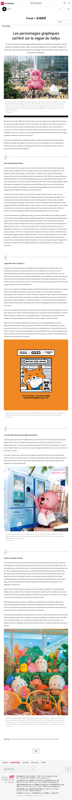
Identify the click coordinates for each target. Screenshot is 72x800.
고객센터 (43, 763)
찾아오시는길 (34, 763)
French (60, 22)
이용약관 (5, 763)
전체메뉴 (69, 2)
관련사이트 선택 (9, 769)
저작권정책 (25, 763)
